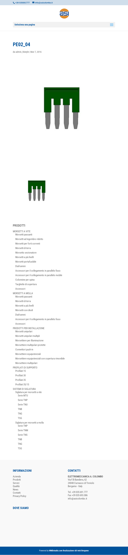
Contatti (16, 492)
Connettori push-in (24, 349)
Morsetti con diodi (24, 310)
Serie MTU (23, 395)
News (15, 489)
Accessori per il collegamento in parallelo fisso (37, 270)
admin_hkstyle (22, 52)
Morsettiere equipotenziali (28, 354)
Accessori (20, 288)
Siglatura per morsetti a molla (29, 422)
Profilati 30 (20, 375)
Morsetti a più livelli (24, 257)
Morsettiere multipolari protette (30, 345)
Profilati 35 (20, 379)
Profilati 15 (20, 370)
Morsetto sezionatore (25, 252)
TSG (20, 418)
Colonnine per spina (24, 279)
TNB (20, 409)
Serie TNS (23, 434)
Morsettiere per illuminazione (29, 340)
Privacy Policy (19, 496)
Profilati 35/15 (22, 384)
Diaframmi (20, 266)
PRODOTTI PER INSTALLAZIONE (28, 328)
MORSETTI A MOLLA (23, 293)
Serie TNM (23, 430)
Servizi (16, 483)
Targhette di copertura (26, 284)
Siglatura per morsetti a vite (28, 392)
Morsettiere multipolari (26, 363)
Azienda (17, 476)
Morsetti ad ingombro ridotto (29, 239)
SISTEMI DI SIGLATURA (24, 389)
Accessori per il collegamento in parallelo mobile (38, 275)
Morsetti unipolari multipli (27, 335)
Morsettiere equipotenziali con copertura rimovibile (40, 358)
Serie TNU (23, 404)
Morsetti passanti (23, 234)
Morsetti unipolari (23, 331)
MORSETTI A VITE (21, 231)
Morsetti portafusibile (25, 261)
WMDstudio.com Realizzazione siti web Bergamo (69, 550)
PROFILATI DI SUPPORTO (25, 367)
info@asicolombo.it (77, 498)
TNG (20, 413)
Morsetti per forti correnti (27, 243)
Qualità (16, 486)
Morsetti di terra (23, 248)
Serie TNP (23, 400)
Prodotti (17, 479)
